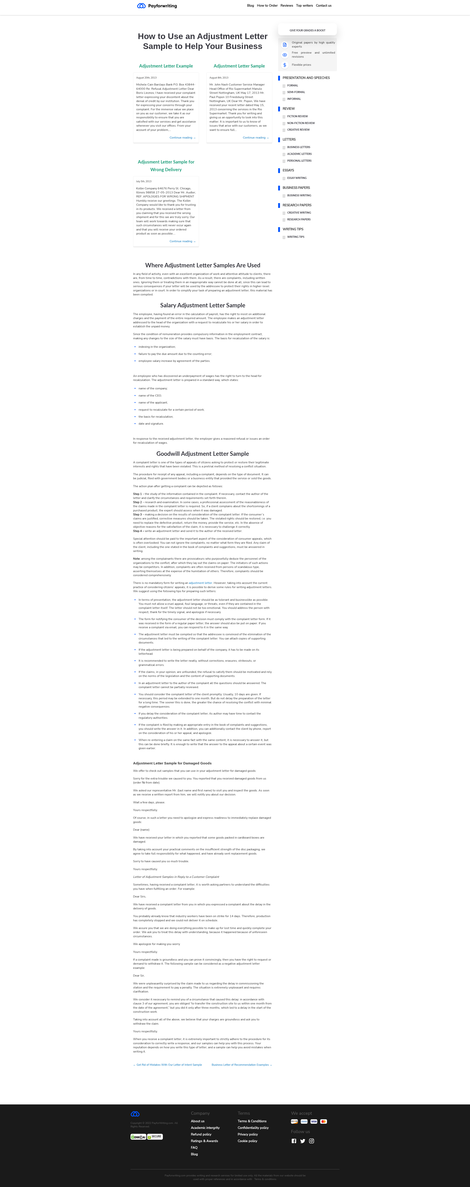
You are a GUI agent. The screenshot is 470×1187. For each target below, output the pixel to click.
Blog (250, 5)
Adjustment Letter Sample (239, 66)
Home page (160, 5)
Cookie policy (247, 1141)
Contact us (324, 5)
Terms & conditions (265, 1179)
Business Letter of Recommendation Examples (242, 1065)
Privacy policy (248, 1134)
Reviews (287, 5)
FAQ (194, 1147)
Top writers (304, 5)
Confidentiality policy (253, 1128)
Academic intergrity (205, 1128)
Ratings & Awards (204, 1141)
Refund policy (201, 1134)
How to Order (267, 5)
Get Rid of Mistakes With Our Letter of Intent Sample (167, 1065)
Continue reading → (183, 138)
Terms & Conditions (252, 1121)
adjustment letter (200, 583)
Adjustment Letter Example (166, 66)
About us (198, 1121)
